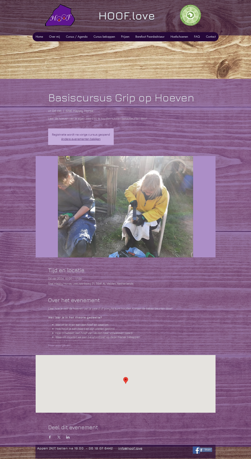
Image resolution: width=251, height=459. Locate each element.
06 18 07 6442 (101, 448)
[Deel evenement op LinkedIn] (68, 437)
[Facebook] (196, 450)
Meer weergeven (59, 345)
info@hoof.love (130, 448)
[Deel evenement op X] (59, 437)
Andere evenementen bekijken (81, 139)
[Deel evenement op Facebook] (50, 437)
